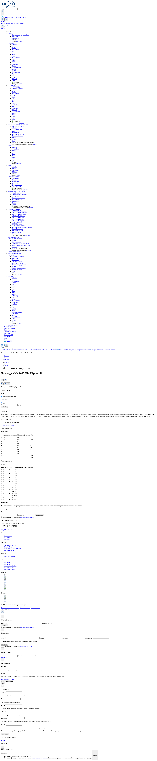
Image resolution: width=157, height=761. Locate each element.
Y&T (13, 297)
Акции (10, 33)
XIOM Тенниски (17, 222)
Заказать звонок (110, 350)
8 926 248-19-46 (49, 350)
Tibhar (13, 59)
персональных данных (27, 517)
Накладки (15, 36)
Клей (9, 165)
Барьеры (14, 247)
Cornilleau (15, 313)
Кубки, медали (16, 186)
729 (13, 62)
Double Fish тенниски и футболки (22, 227)
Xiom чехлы (15, 196)
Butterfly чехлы (16, 193)
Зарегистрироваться (7, 681)
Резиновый (15, 170)
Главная (6, 356)
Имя (2, 699)
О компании (8, 327)
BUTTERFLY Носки (18, 219)
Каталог (6, 359)
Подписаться (39, 515)
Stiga (13, 56)
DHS (13, 61)
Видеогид (7, 333)
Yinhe (13, 74)
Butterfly (14, 44)
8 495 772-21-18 (32, 350)
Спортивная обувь (13, 237)
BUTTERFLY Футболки (19, 212)
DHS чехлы (15, 201)
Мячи (9, 145)
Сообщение (88, 638)
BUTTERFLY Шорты (18, 216)
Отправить (4, 625)
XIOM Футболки (17, 224)
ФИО (3, 638)
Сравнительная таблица (8, 425)
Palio (13, 75)
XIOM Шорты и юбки (18, 225)
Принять (95, 755)
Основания (15, 38)
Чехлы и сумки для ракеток (16, 191)
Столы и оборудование (15, 238)
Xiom (13, 46)
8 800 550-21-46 (12, 350)
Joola (13, 80)
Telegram (9, 341)
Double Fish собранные (19, 134)
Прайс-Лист (8, 547)
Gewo (13, 54)
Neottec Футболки (17, 230)
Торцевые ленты (17, 185)
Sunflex (14, 139)
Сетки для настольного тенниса (21, 245)
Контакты (7, 330)
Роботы (14, 266)
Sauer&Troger (16, 72)
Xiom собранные (17, 129)
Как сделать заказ (9, 328)
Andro (13, 53)
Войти (3, 683)
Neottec (14, 66)
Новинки (11, 255)
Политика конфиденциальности (30, 608)
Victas (13, 77)
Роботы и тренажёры (14, 253)
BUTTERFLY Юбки (18, 217)
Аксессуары (15, 178)
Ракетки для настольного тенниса (18, 124)
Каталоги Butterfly (10, 569)
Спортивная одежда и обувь (20, 35)
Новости (7, 336)
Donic (13, 51)
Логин (3, 666)
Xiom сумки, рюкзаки (18, 198)
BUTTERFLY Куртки (18, 221)
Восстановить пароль (7, 679)
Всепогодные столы (14, 251)
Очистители (15, 181)
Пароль (3, 673)
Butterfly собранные (18, 126)
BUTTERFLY (16, 87)
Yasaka (14, 48)
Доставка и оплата (10, 331)
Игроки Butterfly (9, 567)
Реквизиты (7, 537)
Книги (14, 180)
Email (3, 692)
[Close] (2, 611)
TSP (13, 160)
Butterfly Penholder (17, 88)
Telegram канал (83, 350)
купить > (19, 41)
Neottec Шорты (16, 232)
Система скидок (9, 550)
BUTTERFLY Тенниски (19, 211)
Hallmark (14, 79)
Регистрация (8, 340)
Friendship (15, 64)
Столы (14, 240)
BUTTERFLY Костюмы (19, 214)
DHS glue (14, 172)
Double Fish (15, 49)
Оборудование (16, 242)
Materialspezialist (17, 67)
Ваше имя (4, 623)
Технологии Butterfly (10, 566)
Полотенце (15, 183)
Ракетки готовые (17, 261)
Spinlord (14, 70)
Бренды (10, 276)
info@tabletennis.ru (97, 350)
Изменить (4, 657)
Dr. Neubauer (15, 57)
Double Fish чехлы (17, 199)
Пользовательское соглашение (10, 608)
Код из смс (4, 718)
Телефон (44, 623)
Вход (5, 338)
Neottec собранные (17, 136)
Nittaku (14, 69)
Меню (3, 28)
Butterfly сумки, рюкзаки (19, 194)
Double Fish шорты (17, 229)
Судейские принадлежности (20, 243)
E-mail (42, 638)
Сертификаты (12, 325)
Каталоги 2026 (8, 335)
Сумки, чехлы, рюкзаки (19, 268)
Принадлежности (13, 176)
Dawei (13, 310)
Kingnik (14, 309)
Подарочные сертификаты (12, 548)
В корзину (4, 406)
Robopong (15, 296)
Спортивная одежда (14, 209)
